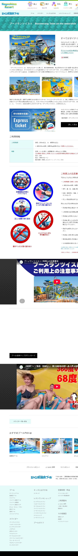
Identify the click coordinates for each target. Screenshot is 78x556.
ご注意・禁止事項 (62, 506)
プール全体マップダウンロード (23, 355)
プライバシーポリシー (33, 467)
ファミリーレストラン (39, 508)
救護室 (59, 519)
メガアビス (12, 529)
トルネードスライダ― (15, 524)
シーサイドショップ (39, 517)
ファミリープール (14, 513)
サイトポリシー (65, 467)
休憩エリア (61, 517)
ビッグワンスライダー (15, 526)
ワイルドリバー (14, 533)
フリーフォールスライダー (16, 538)
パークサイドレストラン (40, 513)
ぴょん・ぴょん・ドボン (16, 507)
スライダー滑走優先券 (63, 495)
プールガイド (39, 523)
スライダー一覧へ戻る (20, 421)
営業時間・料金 (64, 490)
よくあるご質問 (50, 467)
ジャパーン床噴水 (14, 502)
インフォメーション (63, 521)
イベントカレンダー (63, 493)
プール (32, 13)
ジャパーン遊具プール (15, 500)
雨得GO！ (60, 508)
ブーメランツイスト (15, 522)
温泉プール (12, 511)
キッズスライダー (14, 545)
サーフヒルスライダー (15, 536)
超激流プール (13, 495)
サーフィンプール (14, 493)
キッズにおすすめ (51, 13)
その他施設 (62, 513)
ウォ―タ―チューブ (15, 540)
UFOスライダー (14, 531)
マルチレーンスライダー (16, 542)
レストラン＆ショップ (64, 13)
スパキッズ (36, 493)
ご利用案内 (62, 501)
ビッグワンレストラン (39, 501)
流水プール (12, 509)
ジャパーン (12, 498)
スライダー (40, 13)
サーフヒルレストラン (39, 506)
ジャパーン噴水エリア (15, 504)
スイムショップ (38, 515)
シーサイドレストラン (39, 510)
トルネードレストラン (39, 504)
